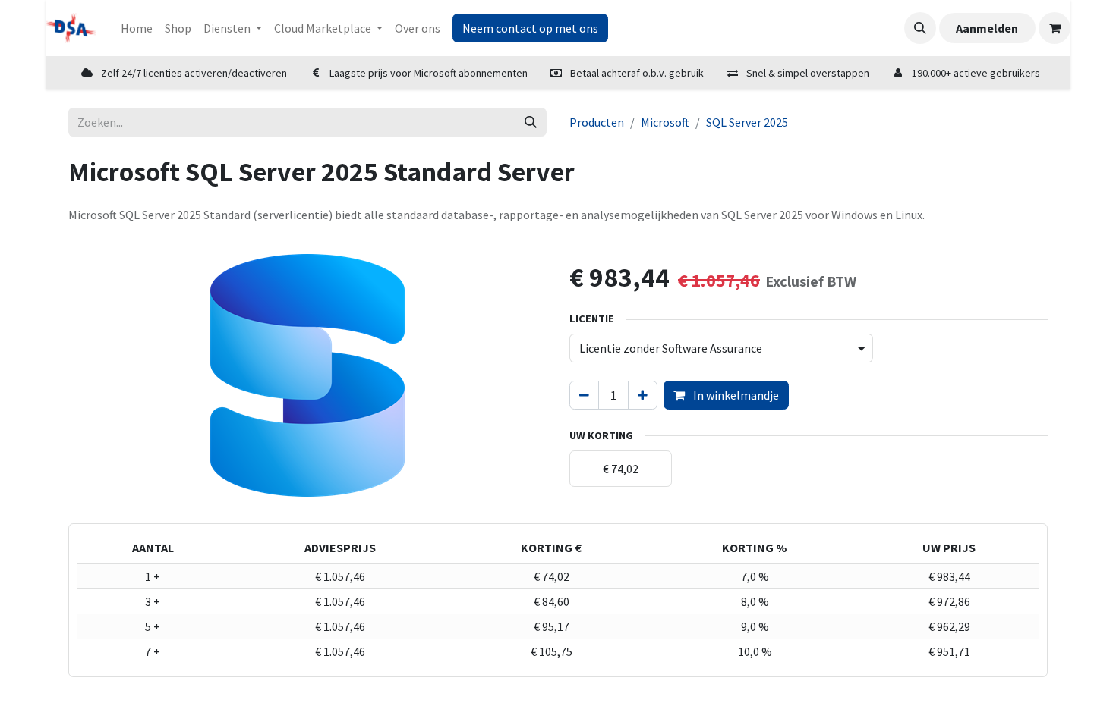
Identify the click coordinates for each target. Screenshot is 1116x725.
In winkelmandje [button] (735, 395)
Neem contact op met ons (530, 28)
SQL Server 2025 (747, 122)
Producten (596, 122)
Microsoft (665, 122)
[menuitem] (137, 28)
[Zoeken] (531, 122)
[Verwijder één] (584, 395)
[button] (920, 28)
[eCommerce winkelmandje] (1054, 28)
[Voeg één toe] (642, 395)
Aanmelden (987, 28)
